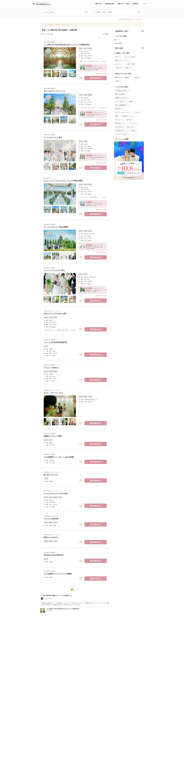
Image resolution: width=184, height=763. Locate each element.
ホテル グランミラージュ (53, 393)
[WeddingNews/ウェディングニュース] (41, 5)
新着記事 (135, 4)
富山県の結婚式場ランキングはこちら (130, 19)
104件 (89, 240)
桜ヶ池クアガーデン (51, 475)
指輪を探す (98, 4)
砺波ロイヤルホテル (51, 537)
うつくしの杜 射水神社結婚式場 (55, 342)
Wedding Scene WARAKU (53, 555)
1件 (53, 381)
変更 (86, 12)
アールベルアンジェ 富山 (53, 137)
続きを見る (103, 61)
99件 (88, 150)
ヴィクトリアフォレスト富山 (54, 270)
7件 (53, 507)
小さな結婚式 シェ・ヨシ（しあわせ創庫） (59, 457)
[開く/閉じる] (143, 31)
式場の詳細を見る (95, 78)
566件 (89, 104)
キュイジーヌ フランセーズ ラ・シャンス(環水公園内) (63, 180)
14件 (54, 355)
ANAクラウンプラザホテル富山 (55, 313)
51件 (88, 283)
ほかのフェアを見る (101, 73)
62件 (54, 327)
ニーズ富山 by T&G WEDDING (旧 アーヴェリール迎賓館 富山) (67, 44)
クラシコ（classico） (52, 367)
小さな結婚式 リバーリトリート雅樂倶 (58, 574)
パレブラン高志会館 (51, 518)
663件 (89, 58)
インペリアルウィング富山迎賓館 (56, 227)
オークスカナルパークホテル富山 (56, 493)
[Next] (78, 589)
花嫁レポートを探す (124, 4)
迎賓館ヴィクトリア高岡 (53, 436)
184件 (89, 194)
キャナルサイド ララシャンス (54, 91)
